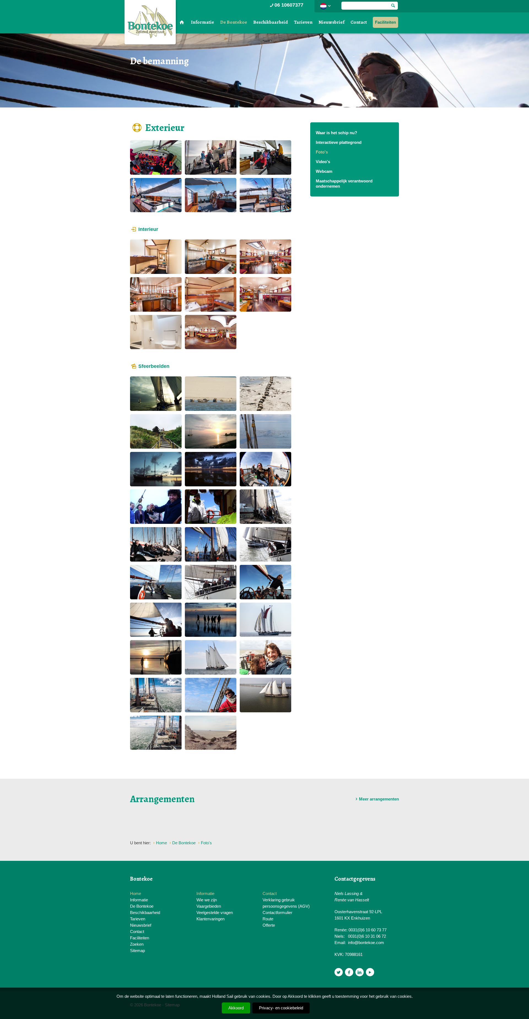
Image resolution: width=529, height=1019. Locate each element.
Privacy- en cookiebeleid (281, 1007)
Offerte (269, 925)
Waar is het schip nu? (336, 132)
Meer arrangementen (379, 799)
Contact (358, 22)
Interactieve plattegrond (338, 142)
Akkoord (236, 1007)
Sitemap (137, 950)
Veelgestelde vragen (214, 912)
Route (268, 918)
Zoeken (137, 944)
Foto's (322, 152)
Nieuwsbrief (331, 22)
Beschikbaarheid (270, 22)
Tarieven (303, 22)
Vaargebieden (208, 906)
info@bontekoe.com (366, 942)
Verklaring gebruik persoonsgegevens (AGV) (286, 903)
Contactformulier (277, 912)
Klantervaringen (210, 918)
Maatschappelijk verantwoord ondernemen (344, 183)
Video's (323, 161)
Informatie (202, 22)
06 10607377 (288, 5)
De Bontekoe (233, 22)
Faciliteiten (385, 22)
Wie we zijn (206, 899)
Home (135, 893)
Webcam (324, 171)
